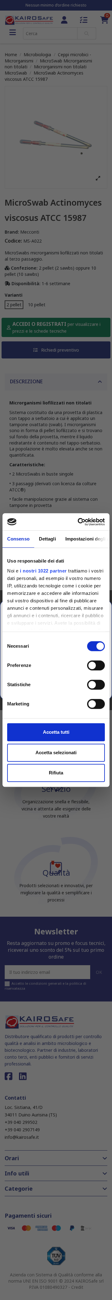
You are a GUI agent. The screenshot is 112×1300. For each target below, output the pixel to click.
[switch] (96, 665)
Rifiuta (56, 772)
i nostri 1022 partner (43, 570)
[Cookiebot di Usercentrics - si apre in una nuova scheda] (79, 522)
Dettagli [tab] (47, 538)
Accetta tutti (56, 732)
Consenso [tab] (18, 538)
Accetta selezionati (56, 752)
